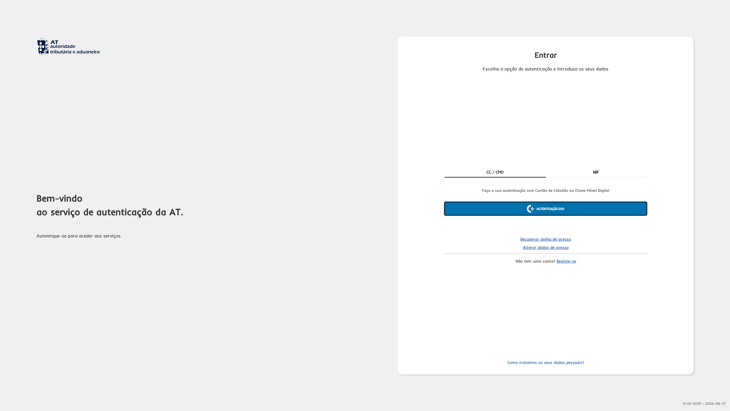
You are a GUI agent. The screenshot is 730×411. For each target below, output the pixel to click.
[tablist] (546, 172)
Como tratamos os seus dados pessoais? (545, 362)
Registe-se (566, 261)
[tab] (495, 172)
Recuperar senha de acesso (545, 239)
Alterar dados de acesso (546, 247)
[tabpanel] (546, 209)
